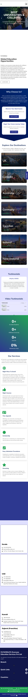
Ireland (7, 242)
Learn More (6, 164)
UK (4, 160)
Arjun (8, 306)
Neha (8, 309)
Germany (8, 209)
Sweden (8, 226)
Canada (8, 177)
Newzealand (11, 258)
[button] (26, 4)
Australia (8, 193)
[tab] (14, 306)
